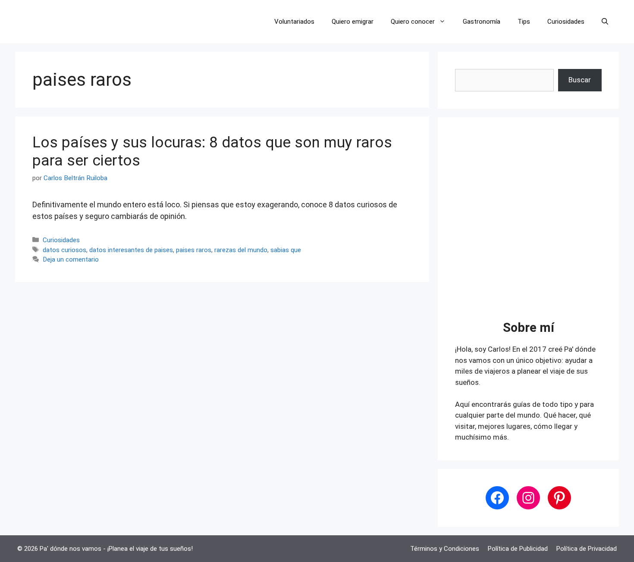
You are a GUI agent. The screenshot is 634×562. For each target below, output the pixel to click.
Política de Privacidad (586, 549)
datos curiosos (64, 250)
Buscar (579, 79)
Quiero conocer (413, 21)
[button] (605, 21)
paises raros (193, 250)
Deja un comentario (71, 259)
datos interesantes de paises (131, 250)
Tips (524, 21)
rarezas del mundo (240, 250)
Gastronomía (481, 21)
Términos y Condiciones (444, 549)
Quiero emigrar (352, 21)
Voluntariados (294, 21)
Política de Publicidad (518, 549)
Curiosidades (565, 21)
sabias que (285, 250)
